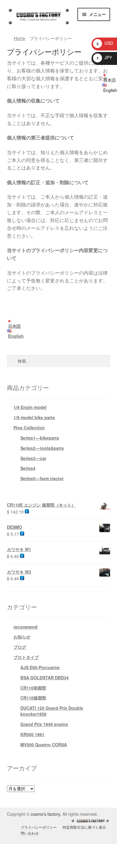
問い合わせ (30, 833)
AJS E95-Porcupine (40, 667)
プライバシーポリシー (39, 827)
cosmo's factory (45, 814)
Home (19, 38)
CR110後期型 (33, 698)
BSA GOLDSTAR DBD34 (44, 678)
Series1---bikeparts (39, 438)
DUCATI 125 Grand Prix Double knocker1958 (51, 711)
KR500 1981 (32, 734)
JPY (104, 57)
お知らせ (22, 637)
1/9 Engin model (30, 407)
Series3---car (33, 458)
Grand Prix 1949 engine (44, 724)
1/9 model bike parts (34, 417)
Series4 (27, 468)
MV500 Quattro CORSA (43, 745)
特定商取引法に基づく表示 (84, 827)
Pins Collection (29, 428)
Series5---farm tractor (42, 478)
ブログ (20, 647)
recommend (26, 627)
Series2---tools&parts (42, 448)
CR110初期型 (33, 688)
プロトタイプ (26, 657)
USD (105, 43)
